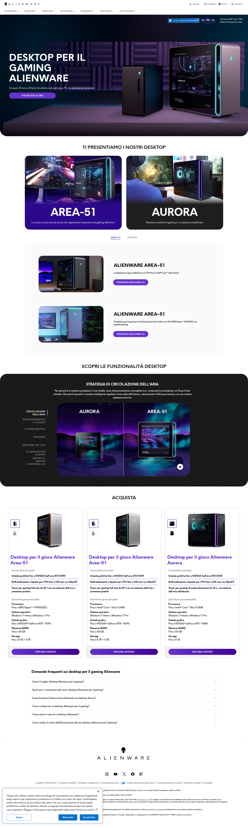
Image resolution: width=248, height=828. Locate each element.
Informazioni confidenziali (88, 783)
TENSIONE (39, 437)
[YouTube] (115, 774)
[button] (195, 4)
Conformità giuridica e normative (169, 783)
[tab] (116, 237)
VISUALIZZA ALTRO (32, 95)
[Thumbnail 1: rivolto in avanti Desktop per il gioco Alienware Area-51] (15, 524)
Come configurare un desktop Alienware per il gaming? (61, 706)
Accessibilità (207, 783)
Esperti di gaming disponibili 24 (36, 461)
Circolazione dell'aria (35, 413)
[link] (210, 4)
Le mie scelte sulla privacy (110, 783)
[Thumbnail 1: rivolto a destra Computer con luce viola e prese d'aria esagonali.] (172, 524)
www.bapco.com (143, 799)
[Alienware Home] (22, 4)
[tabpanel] (124, 299)
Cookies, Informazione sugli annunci (140, 783)
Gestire (19, 817)
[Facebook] (132, 774)
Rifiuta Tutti (68, 817)
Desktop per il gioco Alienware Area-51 (42, 560)
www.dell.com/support (154, 809)
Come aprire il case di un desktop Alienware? (55, 714)
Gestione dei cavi (34, 445)
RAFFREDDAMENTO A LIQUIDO (34, 421)
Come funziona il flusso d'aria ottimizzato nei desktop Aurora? (64, 698)
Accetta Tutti (89, 817)
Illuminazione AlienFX (35, 453)
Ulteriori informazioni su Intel (231, 22)
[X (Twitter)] (124, 774)
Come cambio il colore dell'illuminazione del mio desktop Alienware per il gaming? (74, 722)
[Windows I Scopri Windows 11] (183, 20)
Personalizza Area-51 (131, 282)
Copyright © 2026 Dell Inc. (46, 783)
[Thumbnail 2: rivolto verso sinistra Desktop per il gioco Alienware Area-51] (15, 533)
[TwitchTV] (141, 774)
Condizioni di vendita (67, 783)
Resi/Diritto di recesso (192, 783)
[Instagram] (107, 774)
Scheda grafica (35, 429)
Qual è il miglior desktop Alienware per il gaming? (58, 681)
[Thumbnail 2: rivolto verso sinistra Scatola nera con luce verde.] (172, 533)
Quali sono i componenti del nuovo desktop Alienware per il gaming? (67, 689)
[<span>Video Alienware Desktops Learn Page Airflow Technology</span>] (180, 467)
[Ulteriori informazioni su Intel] (208, 20)
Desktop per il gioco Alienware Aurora (199, 560)
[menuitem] (12, 11)
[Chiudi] (98, 791)
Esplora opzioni (45, 651)
